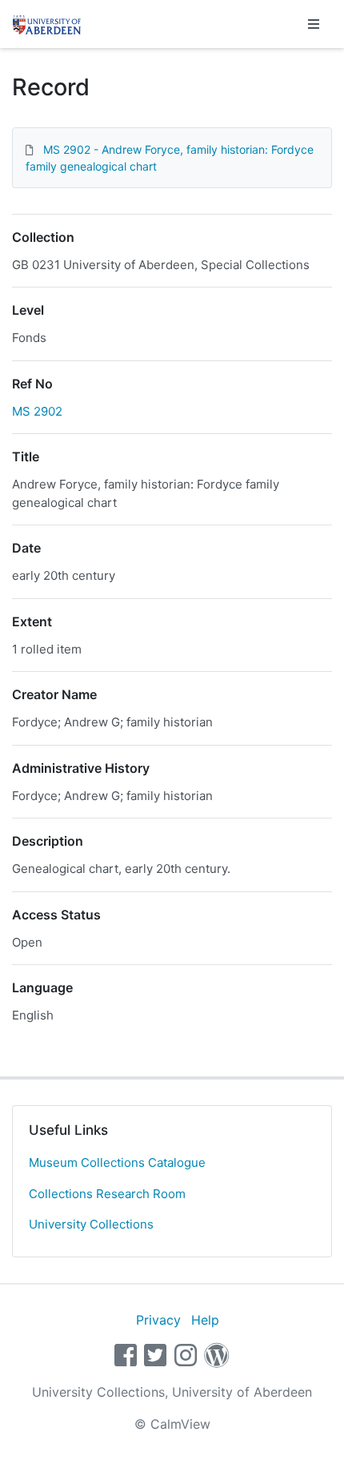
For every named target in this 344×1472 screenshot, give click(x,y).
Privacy (158, 1320)
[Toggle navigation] (313, 24)
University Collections (91, 1224)
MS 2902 (37, 411)
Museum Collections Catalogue (117, 1162)
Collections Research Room (107, 1193)
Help (205, 1320)
